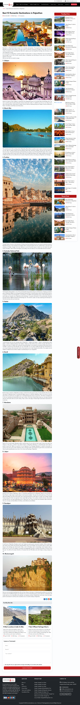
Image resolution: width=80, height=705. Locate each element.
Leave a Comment (27, 668)
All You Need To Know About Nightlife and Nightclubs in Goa (70, 32)
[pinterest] (70, 694)
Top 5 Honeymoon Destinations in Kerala (70, 89)
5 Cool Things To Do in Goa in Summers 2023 (70, 125)
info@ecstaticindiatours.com (71, 1)
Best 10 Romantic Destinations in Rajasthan (70, 46)
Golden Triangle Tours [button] (34, 4)
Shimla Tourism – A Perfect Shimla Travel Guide (70, 110)
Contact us (67, 4)
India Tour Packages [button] (24, 4)
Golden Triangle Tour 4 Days (40, 682)
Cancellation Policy (25, 692)
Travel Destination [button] (45, 4)
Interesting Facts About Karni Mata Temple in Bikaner (70, 75)
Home (17, 4)
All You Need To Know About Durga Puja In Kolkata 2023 (70, 132)
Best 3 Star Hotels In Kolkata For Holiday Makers (69, 167)
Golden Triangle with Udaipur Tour (41, 692)
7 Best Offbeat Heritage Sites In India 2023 (70, 146)
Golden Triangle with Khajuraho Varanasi (42, 690)
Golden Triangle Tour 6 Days (40, 686)
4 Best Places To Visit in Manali (70, 25)
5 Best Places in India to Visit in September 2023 (70, 160)
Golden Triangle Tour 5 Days (40, 684)
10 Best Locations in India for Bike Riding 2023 (70, 117)
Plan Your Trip (74, 4)
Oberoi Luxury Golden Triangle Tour (41, 695)
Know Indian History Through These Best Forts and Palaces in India (70, 53)
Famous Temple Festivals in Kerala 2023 (70, 96)
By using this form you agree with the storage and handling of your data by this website (23, 664)
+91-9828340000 (58, 1)
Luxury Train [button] (60, 4)
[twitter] (67, 694)
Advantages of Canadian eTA (70, 189)
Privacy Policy (24, 688)
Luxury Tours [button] (53, 4)
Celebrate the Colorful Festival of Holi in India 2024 (70, 174)
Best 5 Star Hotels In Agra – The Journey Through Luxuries (69, 182)
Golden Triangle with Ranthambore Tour (42, 688)
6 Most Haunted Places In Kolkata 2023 (70, 61)
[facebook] (61, 694)
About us (24, 682)
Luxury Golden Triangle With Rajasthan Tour (43, 697)
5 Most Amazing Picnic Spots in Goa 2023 (70, 68)
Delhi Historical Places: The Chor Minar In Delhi (70, 103)
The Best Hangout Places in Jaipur (70, 82)
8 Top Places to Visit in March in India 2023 (70, 153)
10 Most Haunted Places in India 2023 (70, 39)
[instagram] (64, 694)
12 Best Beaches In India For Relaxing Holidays (70, 139)
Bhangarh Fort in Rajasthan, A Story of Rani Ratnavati (70, 18)
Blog (23, 684)
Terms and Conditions (26, 690)
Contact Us (24, 686)
